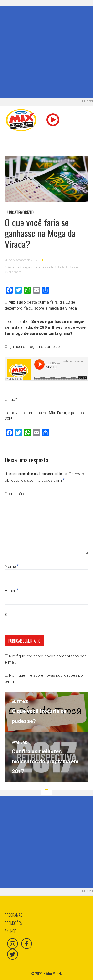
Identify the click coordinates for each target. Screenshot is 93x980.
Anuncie (10, 931)
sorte (74, 267)
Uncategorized (20, 212)
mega (26, 267)
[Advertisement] (46, 52)
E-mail (11, 590)
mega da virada (42, 267)
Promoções (13, 923)
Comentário (15, 493)
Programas (13, 915)
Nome (12, 566)
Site (8, 614)
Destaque (13, 267)
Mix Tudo (62, 267)
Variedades (14, 272)
